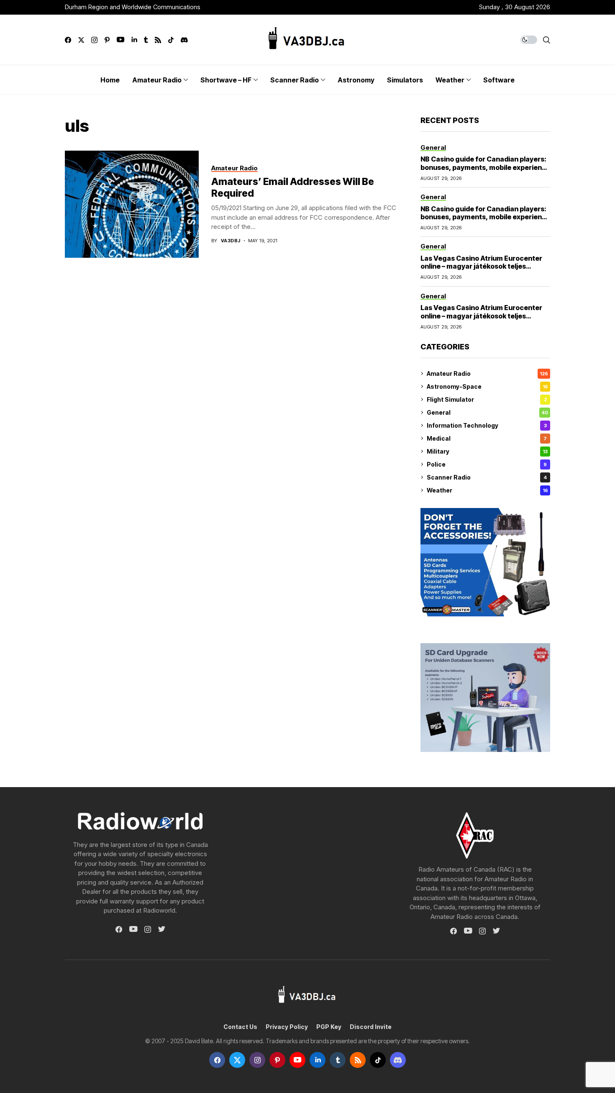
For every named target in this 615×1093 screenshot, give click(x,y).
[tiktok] (171, 40)
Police (487, 464)
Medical (487, 438)
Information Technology (487, 425)
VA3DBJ (231, 241)
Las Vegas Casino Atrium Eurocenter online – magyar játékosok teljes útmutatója (481, 266)
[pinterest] (107, 40)
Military (487, 451)
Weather (487, 490)
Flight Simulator (487, 399)
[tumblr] (146, 40)
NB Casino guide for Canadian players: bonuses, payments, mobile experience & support (485, 167)
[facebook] (68, 40)
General (487, 412)
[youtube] (120, 40)
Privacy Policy (287, 1027)
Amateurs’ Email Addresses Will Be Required (292, 187)
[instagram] (94, 40)
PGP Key (328, 1027)
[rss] (158, 40)
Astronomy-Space (487, 386)
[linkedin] (134, 40)
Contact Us (240, 1027)
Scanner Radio (487, 477)
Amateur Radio (487, 373)
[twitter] (81, 40)
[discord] (184, 40)
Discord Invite (371, 1027)
